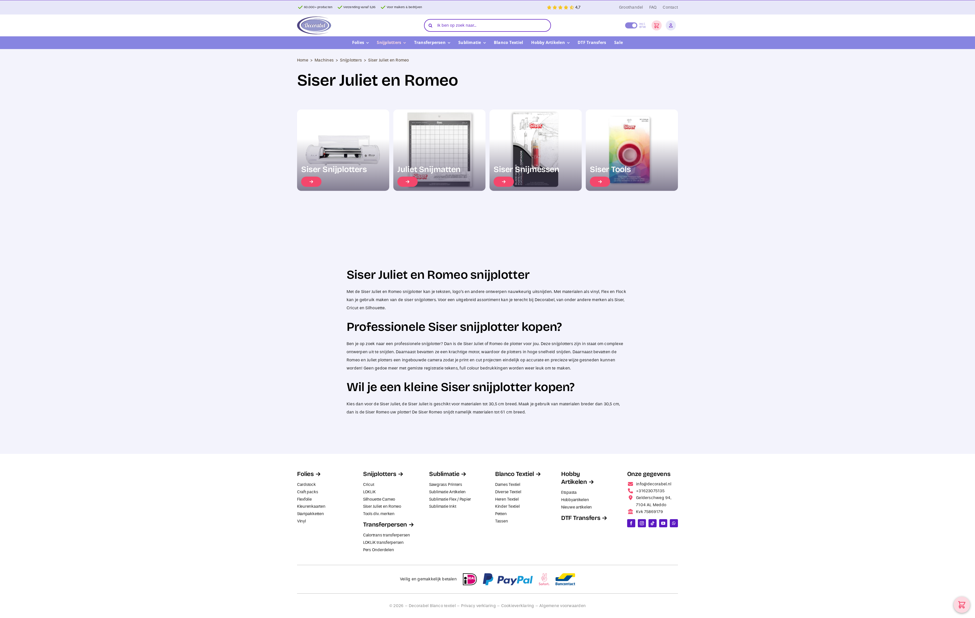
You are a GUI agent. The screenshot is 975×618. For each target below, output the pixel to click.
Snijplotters (351, 60)
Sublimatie (444, 473)
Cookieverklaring (517, 605)
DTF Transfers (580, 517)
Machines (324, 60)
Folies (305, 473)
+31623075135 (650, 490)
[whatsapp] (674, 523)
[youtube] (663, 523)
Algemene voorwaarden (562, 605)
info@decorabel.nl (653, 484)
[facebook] (631, 523)
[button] (657, 25)
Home (302, 60)
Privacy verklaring (478, 605)
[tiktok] (652, 523)
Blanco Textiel (514, 473)
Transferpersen (385, 524)
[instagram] (642, 523)
